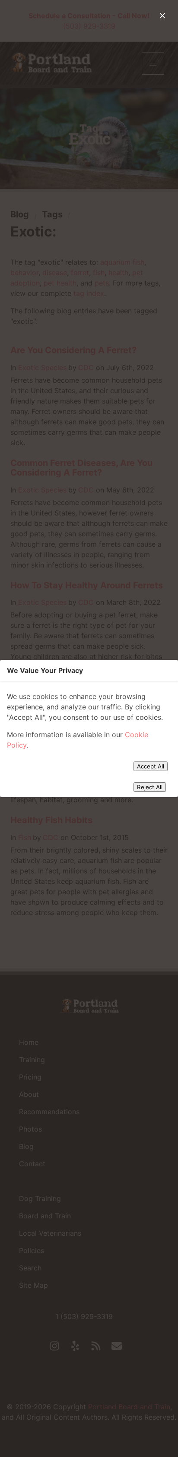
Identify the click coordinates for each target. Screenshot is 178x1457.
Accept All (150, 766)
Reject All (149, 787)
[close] (162, 16)
